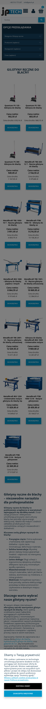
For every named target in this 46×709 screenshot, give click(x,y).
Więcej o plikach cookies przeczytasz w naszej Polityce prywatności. (21, 678)
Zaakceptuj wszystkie (23, 694)
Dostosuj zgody (23, 686)
